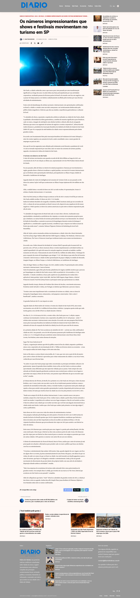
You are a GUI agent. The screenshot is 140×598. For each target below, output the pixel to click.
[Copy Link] (41, 43)
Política (105, 75)
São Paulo (105, 97)
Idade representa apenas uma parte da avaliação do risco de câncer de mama (111, 28)
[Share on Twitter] (34, 43)
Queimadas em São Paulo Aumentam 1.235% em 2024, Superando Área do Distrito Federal (82, 531)
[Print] (87, 490)
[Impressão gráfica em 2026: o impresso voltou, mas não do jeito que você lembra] (50, 560)
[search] (111, 6)
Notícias (105, 23)
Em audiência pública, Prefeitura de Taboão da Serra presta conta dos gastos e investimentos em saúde (30, 531)
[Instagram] (119, 591)
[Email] (38, 43)
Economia (105, 86)
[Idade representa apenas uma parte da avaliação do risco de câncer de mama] (97, 29)
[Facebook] (117, 591)
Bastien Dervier (29, 39)
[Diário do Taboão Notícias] (34, 6)
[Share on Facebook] (31, 43)
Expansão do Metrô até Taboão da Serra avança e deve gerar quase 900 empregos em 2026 (107, 531)
